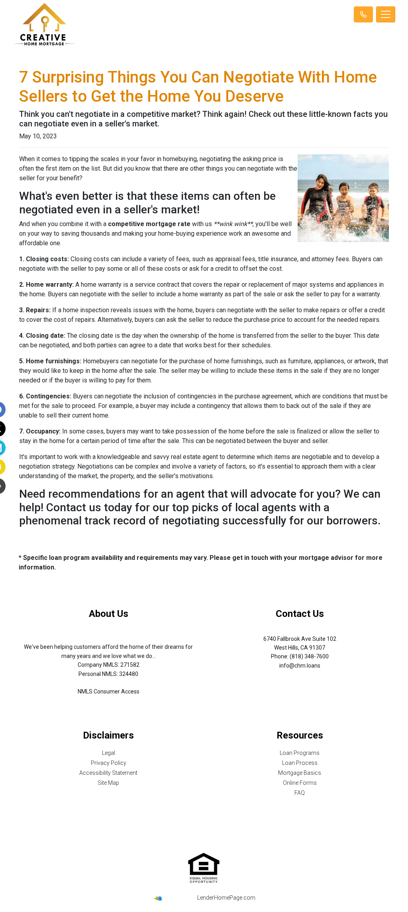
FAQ (299, 793)
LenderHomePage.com (226, 897)
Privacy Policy (108, 763)
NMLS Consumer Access (108, 691)
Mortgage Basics (299, 773)
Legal (108, 753)
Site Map (108, 783)
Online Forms (300, 783)
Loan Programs (300, 753)
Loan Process (300, 763)
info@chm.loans (299, 665)
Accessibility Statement (108, 773)
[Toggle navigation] (385, 14)
